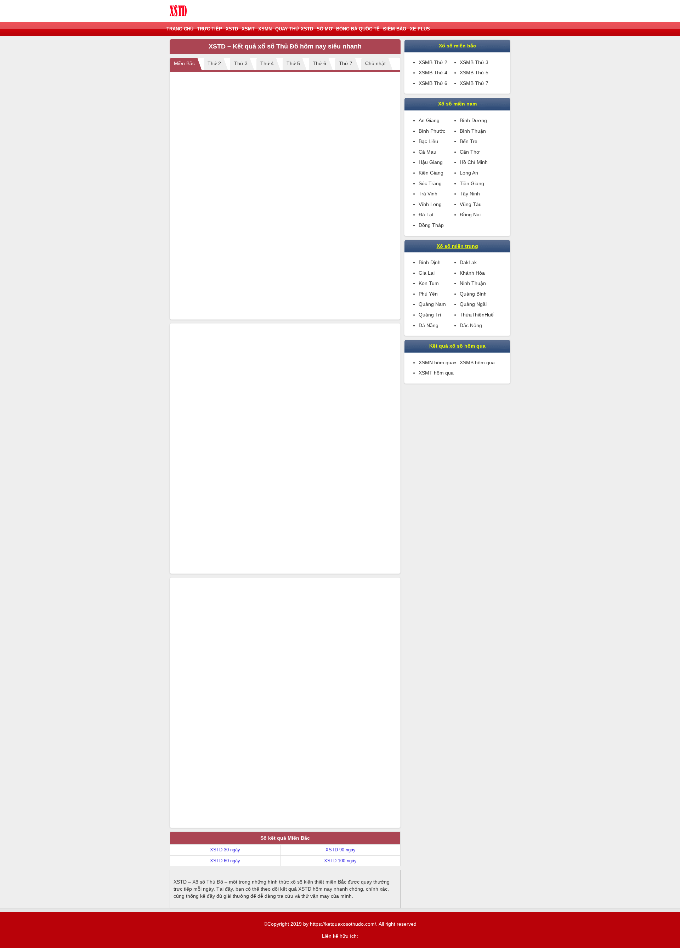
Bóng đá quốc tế (358, 29)
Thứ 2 (214, 63)
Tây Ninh (470, 193)
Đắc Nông (471, 325)
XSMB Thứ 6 (433, 83)
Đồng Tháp (431, 225)
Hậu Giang (431, 162)
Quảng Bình (473, 294)
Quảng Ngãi (473, 304)
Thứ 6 (319, 63)
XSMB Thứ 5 (474, 72)
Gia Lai (427, 273)
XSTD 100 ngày (340, 860)
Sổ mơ (325, 29)
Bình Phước (432, 131)
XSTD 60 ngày (225, 860)
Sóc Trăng (430, 183)
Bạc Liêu (428, 141)
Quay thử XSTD (294, 29)
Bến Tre (468, 141)
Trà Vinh (428, 193)
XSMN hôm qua (436, 362)
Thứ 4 (267, 63)
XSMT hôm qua (436, 373)
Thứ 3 (241, 63)
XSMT (248, 29)
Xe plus (420, 29)
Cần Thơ (470, 152)
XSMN (265, 29)
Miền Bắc (184, 63)
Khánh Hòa (472, 273)
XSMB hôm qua (477, 362)
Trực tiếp (209, 29)
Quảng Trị (430, 315)
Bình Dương (473, 120)
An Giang (429, 120)
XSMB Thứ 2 (433, 62)
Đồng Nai (470, 214)
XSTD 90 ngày (340, 849)
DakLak (468, 262)
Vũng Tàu (471, 204)
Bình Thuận (473, 131)
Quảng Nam (432, 304)
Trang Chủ (179, 29)
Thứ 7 (345, 63)
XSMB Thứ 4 (433, 72)
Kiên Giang (431, 173)
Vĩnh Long (430, 204)
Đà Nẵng (428, 325)
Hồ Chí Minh (474, 162)
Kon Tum (429, 283)
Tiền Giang (472, 183)
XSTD (232, 29)
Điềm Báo (394, 29)
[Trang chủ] (178, 11)
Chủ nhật (375, 63)
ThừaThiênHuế (477, 315)
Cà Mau (427, 152)
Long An (469, 173)
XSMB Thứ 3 (474, 62)
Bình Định (430, 262)
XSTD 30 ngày (225, 849)
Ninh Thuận (473, 283)
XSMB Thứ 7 (474, 83)
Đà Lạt (426, 214)
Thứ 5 (293, 63)
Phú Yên (428, 294)
